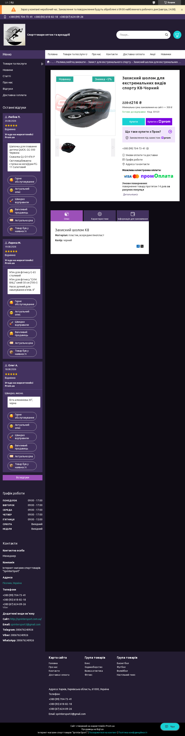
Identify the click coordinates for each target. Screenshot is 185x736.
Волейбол (122, 670)
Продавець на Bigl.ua (92, 729)
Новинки (166, 54)
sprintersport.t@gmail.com (25, 624)
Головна (52, 54)
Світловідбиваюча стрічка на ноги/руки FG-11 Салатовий (23, 163)
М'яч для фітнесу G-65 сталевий (22, 274)
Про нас (96, 54)
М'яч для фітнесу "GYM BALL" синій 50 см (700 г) (23, 281)
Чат (172, 726)
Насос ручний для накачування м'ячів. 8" (22, 288)
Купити (134, 121)
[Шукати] (166, 35)
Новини (8, 69)
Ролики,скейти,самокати (71, 62)
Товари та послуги (74, 54)
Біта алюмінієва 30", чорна (21, 401)
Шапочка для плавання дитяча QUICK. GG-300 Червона (23, 149)
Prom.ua (110, 726)
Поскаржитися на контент (103, 732)
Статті (7, 76)
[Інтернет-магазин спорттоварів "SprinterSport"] (14, 34)
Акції (153, 54)
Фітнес (88, 674)
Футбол (121, 667)
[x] (142, 246)
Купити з (153, 121)
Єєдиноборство (93, 667)
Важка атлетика (94, 670)
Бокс (87, 663)
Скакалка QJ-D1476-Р (22, 156)
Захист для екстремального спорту (109, 62)
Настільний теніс (126, 674)
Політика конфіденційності (133, 732)
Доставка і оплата (134, 54)
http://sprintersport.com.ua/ (26, 619)
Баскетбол (123, 663)
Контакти (112, 54)
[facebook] (138, 246)
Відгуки (8, 88)
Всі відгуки (22, 477)
